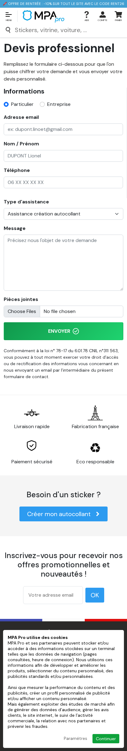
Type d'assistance (26, 201)
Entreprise (59, 104)
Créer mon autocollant (59, 514)
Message (15, 228)
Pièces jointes (21, 299)
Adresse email (21, 117)
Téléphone (17, 170)
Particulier (22, 104)
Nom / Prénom (21, 143)
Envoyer (59, 331)
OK (95, 595)
